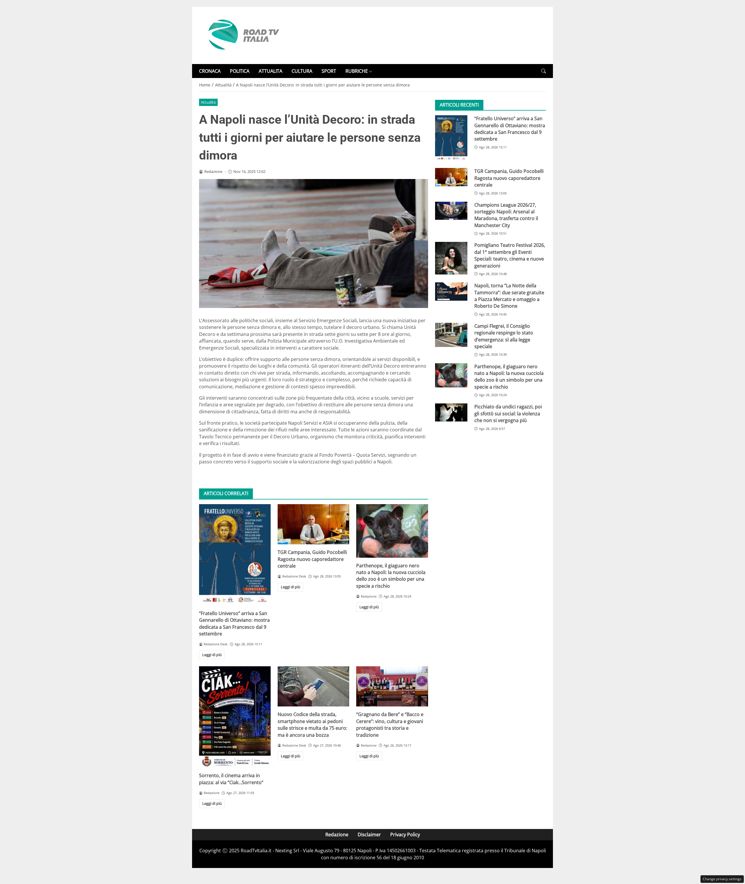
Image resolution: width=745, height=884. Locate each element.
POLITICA (239, 71)
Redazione (336, 834)
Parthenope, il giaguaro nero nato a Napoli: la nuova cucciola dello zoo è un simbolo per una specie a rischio (390, 575)
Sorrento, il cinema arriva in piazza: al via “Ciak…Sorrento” (231, 778)
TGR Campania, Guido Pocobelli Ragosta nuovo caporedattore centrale (312, 559)
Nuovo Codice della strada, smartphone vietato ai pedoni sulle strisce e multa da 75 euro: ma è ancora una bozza (312, 724)
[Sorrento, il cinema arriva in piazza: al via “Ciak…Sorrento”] (235, 717)
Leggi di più (212, 654)
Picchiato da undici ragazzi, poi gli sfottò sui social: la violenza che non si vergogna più (508, 414)
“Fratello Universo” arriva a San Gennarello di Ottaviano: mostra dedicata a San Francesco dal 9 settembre (234, 623)
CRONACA (210, 71)
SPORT (329, 71)
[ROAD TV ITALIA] (242, 35)
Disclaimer (369, 834)
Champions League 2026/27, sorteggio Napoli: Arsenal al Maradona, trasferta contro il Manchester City (506, 215)
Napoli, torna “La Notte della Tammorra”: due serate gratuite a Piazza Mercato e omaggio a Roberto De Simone (509, 295)
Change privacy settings (722, 878)
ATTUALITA (270, 71)
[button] (543, 71)
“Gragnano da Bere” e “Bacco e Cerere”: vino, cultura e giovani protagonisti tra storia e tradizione (389, 724)
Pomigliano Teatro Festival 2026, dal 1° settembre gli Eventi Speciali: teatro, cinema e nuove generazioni (509, 255)
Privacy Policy (405, 834)
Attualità (208, 102)
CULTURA (302, 71)
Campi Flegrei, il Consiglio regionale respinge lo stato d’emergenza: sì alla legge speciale (503, 336)
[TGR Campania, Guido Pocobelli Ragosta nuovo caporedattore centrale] (313, 524)
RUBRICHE (356, 71)
